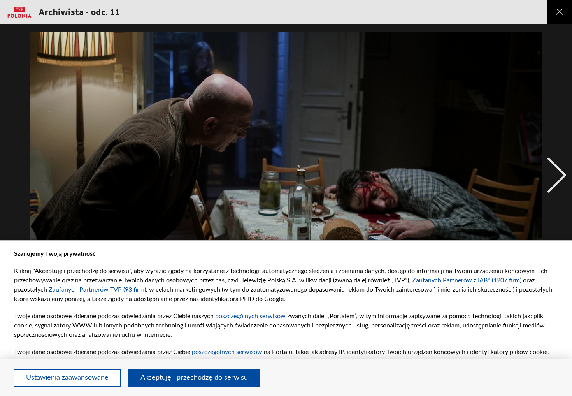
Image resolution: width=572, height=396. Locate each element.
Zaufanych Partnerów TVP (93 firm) (97, 290)
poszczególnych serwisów (250, 316)
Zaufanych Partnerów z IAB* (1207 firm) (466, 280)
